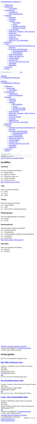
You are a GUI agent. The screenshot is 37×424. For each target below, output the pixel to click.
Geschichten (8, 236)
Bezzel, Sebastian (10, 174)
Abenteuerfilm (9, 232)
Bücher (7, 218)
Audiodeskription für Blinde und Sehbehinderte (19, 234)
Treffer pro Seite (16, 350)
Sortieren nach (5, 348)
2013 (6, 193)
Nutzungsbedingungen (8, 420)
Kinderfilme (8, 238)
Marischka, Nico (10, 180)
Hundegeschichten (10, 230)
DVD (6, 220)
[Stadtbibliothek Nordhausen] (10, 1)
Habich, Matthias (10, 178)
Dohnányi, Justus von (11, 176)
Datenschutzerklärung (7, 419)
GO (21, 72)
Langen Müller (9, 205)
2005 (6, 195)
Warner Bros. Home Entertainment (15, 209)
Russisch (7, 251)
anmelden (4, 76)
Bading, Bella (9, 172)
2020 (6, 191)
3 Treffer (3, 350)
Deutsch (7, 249)
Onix (6, 207)
